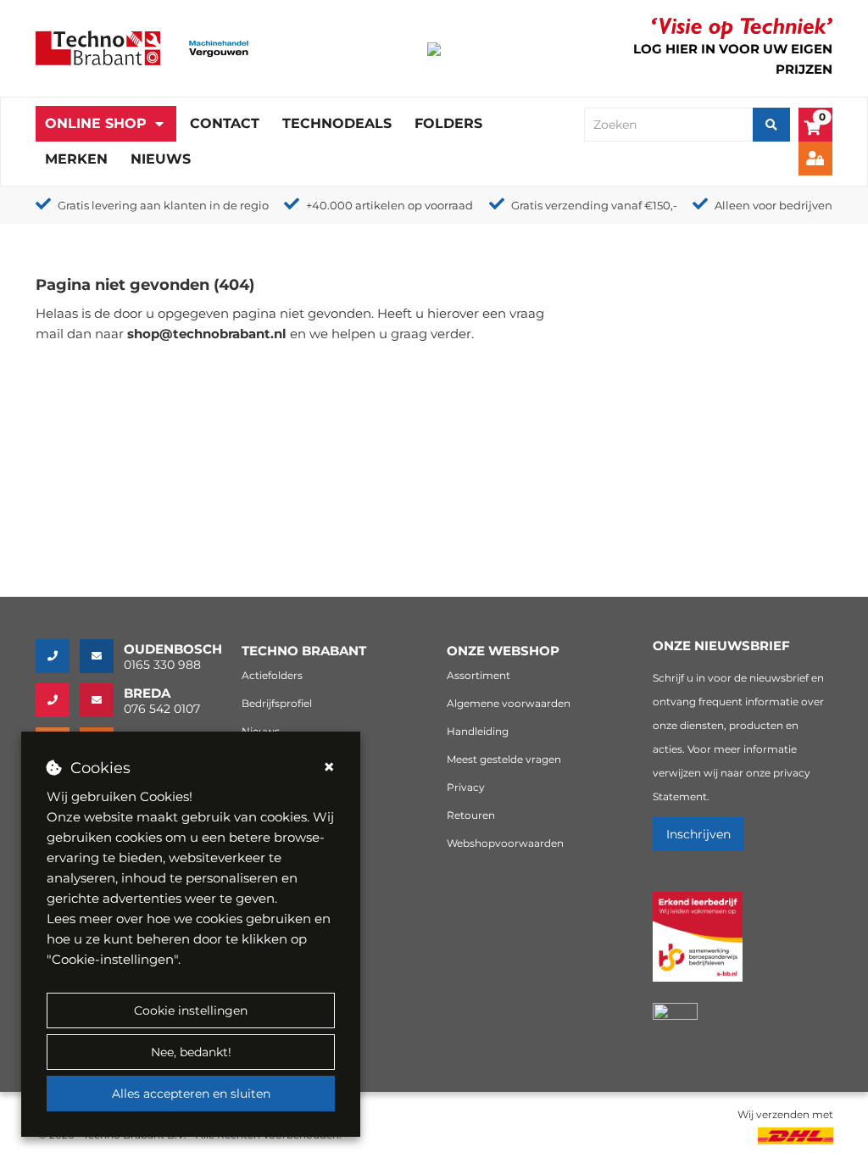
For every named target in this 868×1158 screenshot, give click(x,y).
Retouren (471, 815)
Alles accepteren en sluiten (191, 1093)
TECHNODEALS (337, 123)
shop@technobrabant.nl (207, 334)
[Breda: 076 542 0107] (58, 700)
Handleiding (478, 731)
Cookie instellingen (191, 1010)
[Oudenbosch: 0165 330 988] (58, 656)
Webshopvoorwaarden (505, 843)
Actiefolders (272, 675)
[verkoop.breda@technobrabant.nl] (102, 700)
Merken (76, 159)
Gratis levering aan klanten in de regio (163, 205)
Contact (224, 123)
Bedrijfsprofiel (277, 703)
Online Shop (96, 123)
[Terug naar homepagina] (98, 47)
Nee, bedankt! (191, 1052)
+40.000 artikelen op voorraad (389, 205)
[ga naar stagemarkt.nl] (698, 946)
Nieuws (161, 159)
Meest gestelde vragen (504, 759)
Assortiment (478, 675)
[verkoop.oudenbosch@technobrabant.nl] (102, 656)
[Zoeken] (771, 125)
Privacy (466, 787)
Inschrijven (698, 834)
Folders (448, 123)
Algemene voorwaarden (508, 703)
